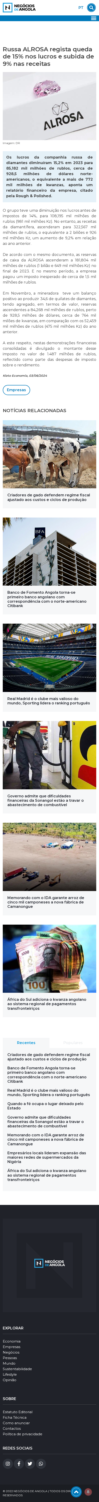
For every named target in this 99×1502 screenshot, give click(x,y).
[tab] (26, 1043)
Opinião (9, 1380)
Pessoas (10, 1358)
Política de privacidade (22, 1434)
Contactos (12, 1428)
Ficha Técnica (14, 1417)
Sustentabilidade (17, 1369)
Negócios (11, 1352)
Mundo (9, 1363)
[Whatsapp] (41, 1464)
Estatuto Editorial (17, 1412)
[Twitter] (30, 1464)
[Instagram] (8, 1464)
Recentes (26, 1043)
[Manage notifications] (88, 1492)
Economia (11, 1341)
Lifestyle (10, 1374)
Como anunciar (16, 1423)
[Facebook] (19, 1464)
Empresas (16, 390)
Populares (72, 1043)
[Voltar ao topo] (76, 1491)
